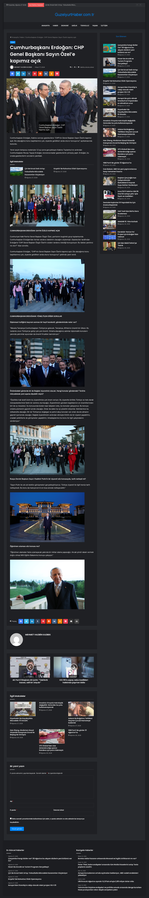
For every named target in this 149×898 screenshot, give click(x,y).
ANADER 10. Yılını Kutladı (128, 221)
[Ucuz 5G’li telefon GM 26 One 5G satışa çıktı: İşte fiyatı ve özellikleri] (109, 194)
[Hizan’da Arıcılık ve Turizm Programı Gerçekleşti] (109, 61)
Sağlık (74, 25)
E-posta (13, 810)
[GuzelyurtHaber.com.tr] (74, 14)
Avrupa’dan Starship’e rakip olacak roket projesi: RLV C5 (127, 89)
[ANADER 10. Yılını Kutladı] (109, 224)
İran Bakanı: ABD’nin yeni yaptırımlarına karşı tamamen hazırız (120, 170)
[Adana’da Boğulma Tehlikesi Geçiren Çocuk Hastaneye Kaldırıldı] (81, 709)
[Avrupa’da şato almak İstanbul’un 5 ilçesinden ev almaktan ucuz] (109, 101)
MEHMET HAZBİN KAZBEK (23, 67)
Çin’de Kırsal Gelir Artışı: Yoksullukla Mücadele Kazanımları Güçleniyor (70, 5)
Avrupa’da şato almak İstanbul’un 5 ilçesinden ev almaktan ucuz (128, 100)
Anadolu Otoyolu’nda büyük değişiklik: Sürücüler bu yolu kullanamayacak (51, 705)
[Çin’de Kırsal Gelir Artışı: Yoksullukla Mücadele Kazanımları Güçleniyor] (16, 171)
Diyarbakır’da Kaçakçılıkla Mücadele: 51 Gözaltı (21, 719)
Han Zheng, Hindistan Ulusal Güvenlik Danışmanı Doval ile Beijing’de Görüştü (22, 732)
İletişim (104, 25)
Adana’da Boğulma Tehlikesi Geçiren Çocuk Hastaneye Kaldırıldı (80, 720)
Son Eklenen (121, 36)
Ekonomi (64, 25)
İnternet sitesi (59, 810)
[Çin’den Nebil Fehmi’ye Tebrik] (109, 246)
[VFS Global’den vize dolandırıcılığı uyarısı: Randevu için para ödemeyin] (52, 736)
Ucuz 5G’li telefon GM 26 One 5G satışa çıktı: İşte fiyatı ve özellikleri (128, 193)
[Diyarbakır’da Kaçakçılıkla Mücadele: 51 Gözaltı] (23, 709)
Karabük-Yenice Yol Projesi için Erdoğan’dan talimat (128, 234)
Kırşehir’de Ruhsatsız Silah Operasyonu (70, 168)
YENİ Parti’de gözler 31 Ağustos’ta (77, 731)
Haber (55, 25)
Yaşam (95, 25)
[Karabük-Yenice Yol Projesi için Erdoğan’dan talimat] (109, 235)
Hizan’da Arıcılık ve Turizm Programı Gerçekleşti (126, 61)
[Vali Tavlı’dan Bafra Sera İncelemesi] (109, 214)
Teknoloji (84, 25)
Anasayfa (46, 25)
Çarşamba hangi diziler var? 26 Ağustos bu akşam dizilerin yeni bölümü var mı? (128, 49)
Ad (11, 801)
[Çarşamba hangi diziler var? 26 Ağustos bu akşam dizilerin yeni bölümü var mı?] (109, 48)
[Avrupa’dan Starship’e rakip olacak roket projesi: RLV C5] (109, 90)
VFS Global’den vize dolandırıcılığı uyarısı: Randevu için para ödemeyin (51, 748)
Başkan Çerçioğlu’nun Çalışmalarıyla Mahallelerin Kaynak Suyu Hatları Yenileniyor (128, 181)
